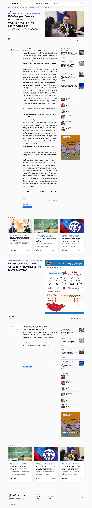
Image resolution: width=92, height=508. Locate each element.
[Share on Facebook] (77, 41)
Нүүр (9, 7)
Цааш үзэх (65, 157)
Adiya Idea (68, 98)
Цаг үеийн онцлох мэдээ (35, 13)
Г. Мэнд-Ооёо (69, 109)
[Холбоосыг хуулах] (83, 41)
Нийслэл (17, 235)
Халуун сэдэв (29, 260)
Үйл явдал (27, 13)
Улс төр (71, 50)
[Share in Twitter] (80, 41)
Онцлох (10, 11)
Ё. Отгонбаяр (68, 127)
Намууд (12, 7)
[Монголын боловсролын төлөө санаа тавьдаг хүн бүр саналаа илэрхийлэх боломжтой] (46, 226)
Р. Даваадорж (69, 121)
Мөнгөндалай (69, 115)
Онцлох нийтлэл (21, 13)
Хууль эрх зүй (64, 236)
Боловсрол (38, 235)
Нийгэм (14, 13)
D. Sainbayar (68, 104)
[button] (78, 4)
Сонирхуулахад (40, 236)
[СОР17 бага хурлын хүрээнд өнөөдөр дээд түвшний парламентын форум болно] (81, 63)
